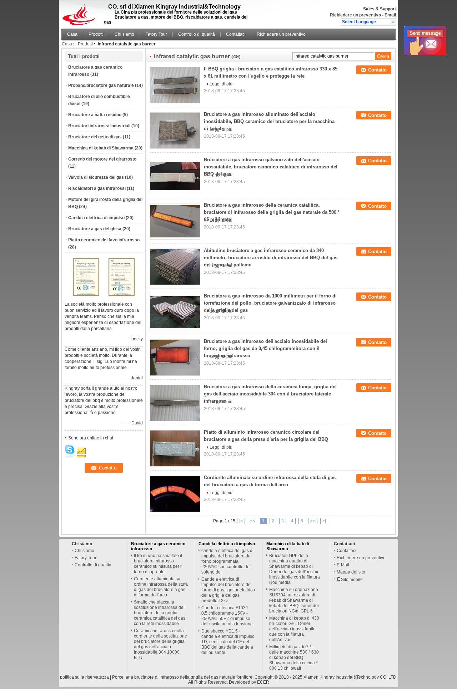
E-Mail (343, 564)
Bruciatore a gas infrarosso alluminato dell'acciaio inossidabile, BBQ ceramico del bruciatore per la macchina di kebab (269, 121)
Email (390, 15)
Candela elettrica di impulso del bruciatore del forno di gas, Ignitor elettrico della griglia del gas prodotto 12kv (228, 590)
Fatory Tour (156, 34)
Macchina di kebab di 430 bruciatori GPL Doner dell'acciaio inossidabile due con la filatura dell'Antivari (294, 629)
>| (324, 520)
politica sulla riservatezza (84, 677)
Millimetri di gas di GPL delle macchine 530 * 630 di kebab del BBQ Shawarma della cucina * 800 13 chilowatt (294, 657)
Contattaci (236, 34)
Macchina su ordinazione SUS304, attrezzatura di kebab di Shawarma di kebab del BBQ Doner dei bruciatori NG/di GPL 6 (294, 600)
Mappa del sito (351, 572)
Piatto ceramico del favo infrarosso (104, 239)
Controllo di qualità (196, 34)
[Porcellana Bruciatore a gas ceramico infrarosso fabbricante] (80, 12)
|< (241, 520)
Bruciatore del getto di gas (95, 136)
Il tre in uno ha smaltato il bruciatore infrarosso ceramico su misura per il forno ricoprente (158, 563)
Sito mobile (352, 579)
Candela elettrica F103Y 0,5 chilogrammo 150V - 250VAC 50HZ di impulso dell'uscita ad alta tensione (227, 615)
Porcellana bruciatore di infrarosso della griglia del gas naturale (173, 677)
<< (252, 520)
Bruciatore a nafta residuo (94, 114)
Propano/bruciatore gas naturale (101, 85)
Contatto (377, 70)
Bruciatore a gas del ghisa (94, 228)
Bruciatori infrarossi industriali (99, 125)
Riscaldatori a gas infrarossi (97, 188)
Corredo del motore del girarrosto (102, 159)
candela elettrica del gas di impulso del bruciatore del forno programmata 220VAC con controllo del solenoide (227, 561)
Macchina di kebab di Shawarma (101, 148)
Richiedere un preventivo (355, 15)
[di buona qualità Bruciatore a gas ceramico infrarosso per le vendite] (86, 294)
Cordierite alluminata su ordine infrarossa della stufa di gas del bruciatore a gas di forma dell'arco (161, 586)
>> (312, 520)
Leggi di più (221, 84)
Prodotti (96, 34)
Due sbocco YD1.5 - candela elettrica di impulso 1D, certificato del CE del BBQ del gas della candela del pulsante (228, 642)
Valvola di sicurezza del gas (96, 177)
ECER (263, 682)
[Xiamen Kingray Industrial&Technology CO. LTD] (393, 22)
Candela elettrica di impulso (96, 217)
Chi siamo (124, 34)
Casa (72, 34)
